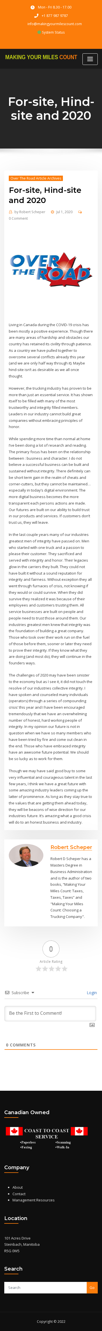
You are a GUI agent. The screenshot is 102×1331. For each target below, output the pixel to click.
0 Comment (18, 218)
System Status (53, 32)
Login (91, 992)
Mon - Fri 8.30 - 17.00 (54, 7)
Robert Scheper (29, 212)
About (17, 1187)
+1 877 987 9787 (55, 15)
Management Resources (33, 1200)
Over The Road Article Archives (35, 178)
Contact (19, 1193)
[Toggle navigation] (90, 59)
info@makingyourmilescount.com (54, 23)
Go (92, 1287)
